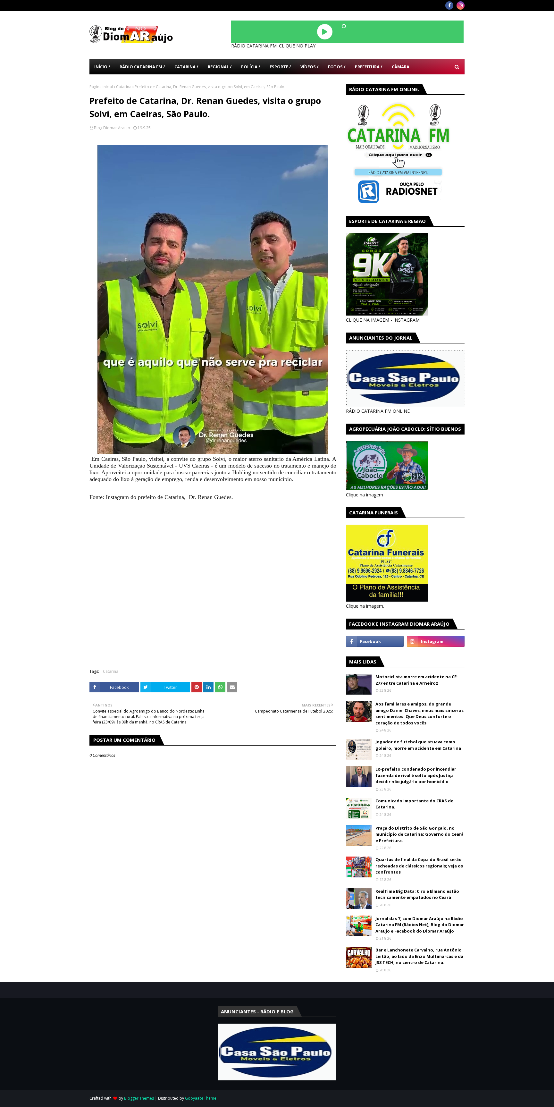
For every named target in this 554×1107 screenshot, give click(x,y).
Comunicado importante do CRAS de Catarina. (414, 804)
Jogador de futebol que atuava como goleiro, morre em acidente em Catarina (418, 745)
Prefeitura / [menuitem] (368, 67)
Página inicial (101, 86)
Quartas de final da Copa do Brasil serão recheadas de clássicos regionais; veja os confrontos (419, 866)
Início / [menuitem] (102, 67)
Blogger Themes (139, 1098)
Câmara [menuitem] (400, 67)
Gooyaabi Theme (200, 1098)
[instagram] (461, 5)
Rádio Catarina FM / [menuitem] (142, 67)
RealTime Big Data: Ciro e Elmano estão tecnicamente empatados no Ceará (417, 894)
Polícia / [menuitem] (250, 67)
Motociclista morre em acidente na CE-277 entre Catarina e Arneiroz (416, 680)
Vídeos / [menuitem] (309, 67)
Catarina (123, 86)
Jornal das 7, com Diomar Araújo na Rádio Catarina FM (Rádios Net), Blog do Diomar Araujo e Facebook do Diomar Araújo (419, 925)
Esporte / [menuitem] (280, 67)
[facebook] (449, 5)
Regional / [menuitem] (219, 67)
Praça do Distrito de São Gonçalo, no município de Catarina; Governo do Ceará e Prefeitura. (419, 834)
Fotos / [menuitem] (336, 67)
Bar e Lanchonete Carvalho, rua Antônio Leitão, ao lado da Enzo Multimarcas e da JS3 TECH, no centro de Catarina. (419, 956)
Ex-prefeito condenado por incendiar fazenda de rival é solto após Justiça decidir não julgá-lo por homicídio (415, 775)
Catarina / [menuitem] (186, 67)
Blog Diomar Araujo (112, 128)
